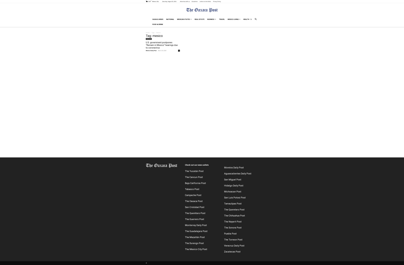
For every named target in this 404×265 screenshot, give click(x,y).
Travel (222, 19)
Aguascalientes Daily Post (237, 173)
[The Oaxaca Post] (202, 10)
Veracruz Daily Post (234, 245)
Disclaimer (195, 1)
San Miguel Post (232, 179)
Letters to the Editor (205, 1)
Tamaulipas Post (233, 203)
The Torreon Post (233, 239)
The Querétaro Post (195, 213)
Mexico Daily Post (151, 50)
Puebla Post (230, 233)
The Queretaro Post (234, 209)
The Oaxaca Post (194, 201)
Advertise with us (185, 1)
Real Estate (199, 19)
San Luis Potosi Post (235, 197)
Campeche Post (193, 195)
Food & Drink (157, 24)
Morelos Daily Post (234, 167)
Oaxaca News (157, 19)
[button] (255, 19)
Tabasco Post (192, 189)
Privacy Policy (217, 1)
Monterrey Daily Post (196, 225)
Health (246, 19)
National (170, 19)
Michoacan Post (232, 191)
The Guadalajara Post (196, 231)
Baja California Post (195, 183)
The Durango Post (194, 243)
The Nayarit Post (233, 221)
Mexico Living (233, 19)
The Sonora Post (233, 227)
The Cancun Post (194, 177)
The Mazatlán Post (195, 237)
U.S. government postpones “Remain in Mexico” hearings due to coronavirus (162, 45)
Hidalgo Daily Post (233, 185)
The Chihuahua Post (234, 215)
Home (148, 33)
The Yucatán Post (194, 171)
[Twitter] (251, 19)
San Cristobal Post (194, 207)
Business (210, 19)
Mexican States (183, 19)
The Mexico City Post (196, 249)
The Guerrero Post (194, 219)
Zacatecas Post (232, 251)
